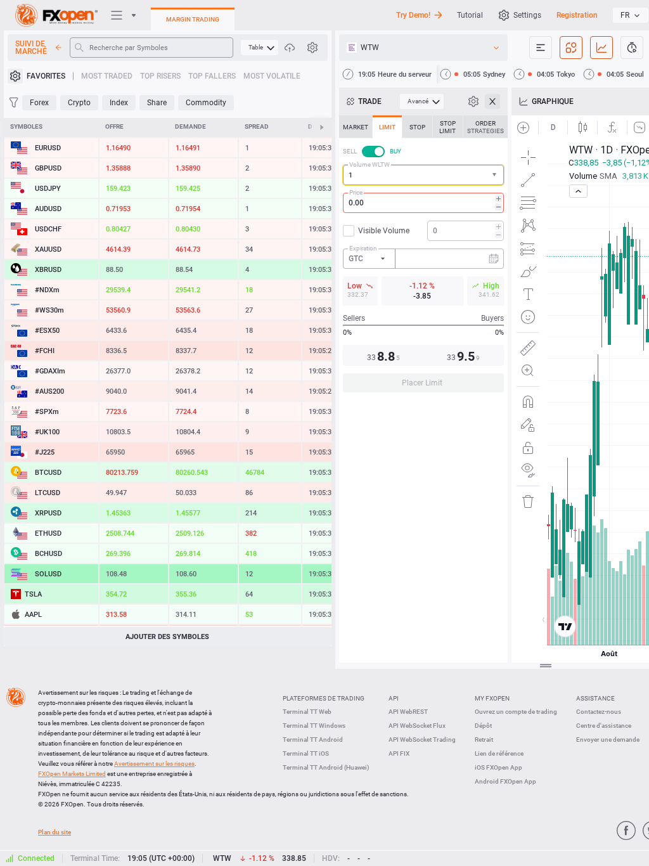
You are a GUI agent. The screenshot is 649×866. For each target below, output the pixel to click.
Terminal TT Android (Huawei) (326, 767)
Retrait (484, 739)
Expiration (363, 248)
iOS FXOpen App (498, 767)
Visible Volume (383, 230)
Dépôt (483, 725)
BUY (395, 151)
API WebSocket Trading (422, 739)
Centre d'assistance (603, 725)
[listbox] (630, 15)
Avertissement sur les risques (154, 763)
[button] (495, 175)
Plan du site (54, 832)
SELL (350, 151)
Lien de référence (499, 753)
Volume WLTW (369, 164)
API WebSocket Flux (417, 725)
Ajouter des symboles (167, 637)
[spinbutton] (423, 203)
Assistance (595, 698)
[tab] (355, 126)
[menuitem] (259, 47)
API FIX (399, 753)
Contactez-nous (598, 711)
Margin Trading (192, 19)
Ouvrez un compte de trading (516, 711)
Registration (577, 15)
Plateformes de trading (323, 698)
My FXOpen (492, 698)
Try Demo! (413, 15)
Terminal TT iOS (306, 753)
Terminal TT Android (313, 739)
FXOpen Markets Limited (72, 773)
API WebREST (408, 711)
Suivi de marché (31, 47)
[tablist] (423, 257)
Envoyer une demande (607, 739)
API (394, 698)
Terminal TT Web (307, 711)
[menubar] (259, 47)
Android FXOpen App (505, 781)
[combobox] (423, 175)
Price (356, 192)
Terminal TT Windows (314, 725)
